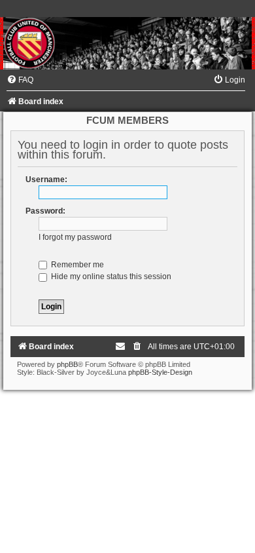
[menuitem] (20, 80)
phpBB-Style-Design (160, 372)
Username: (46, 179)
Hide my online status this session (110, 276)
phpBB (67, 364)
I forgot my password (75, 237)
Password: (45, 211)
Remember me (76, 264)
